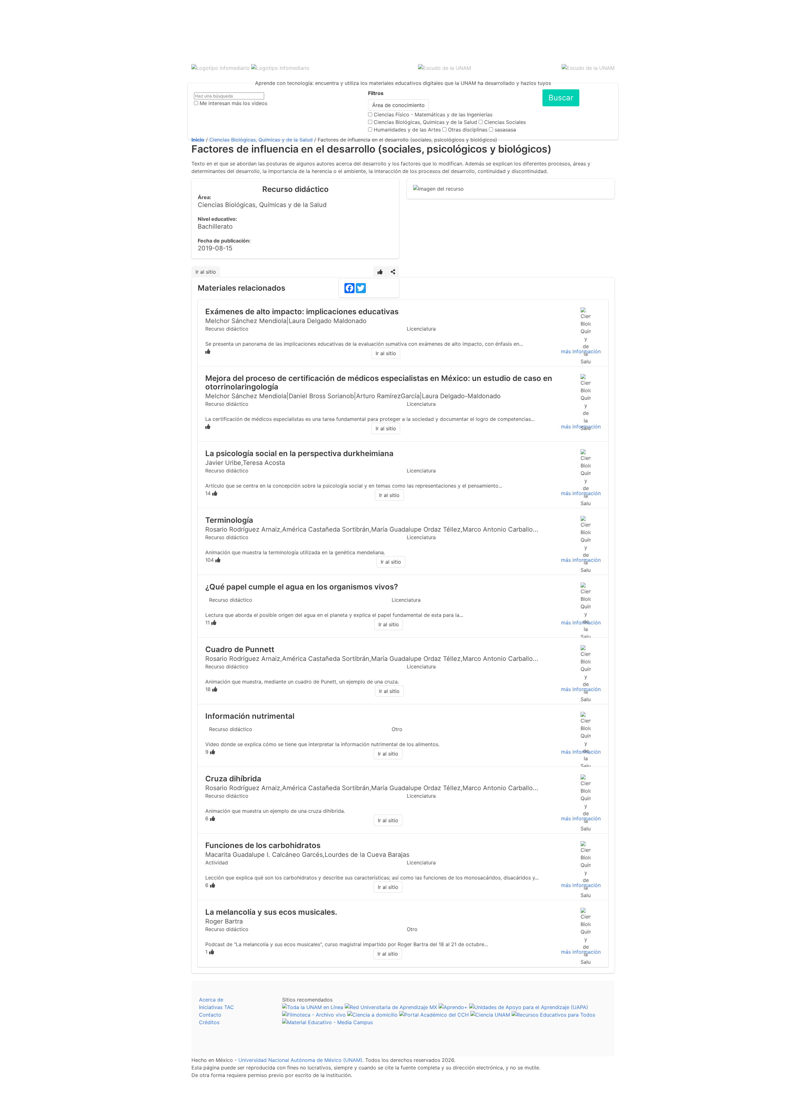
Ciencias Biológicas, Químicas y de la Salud (425, 122)
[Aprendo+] (453, 1007)
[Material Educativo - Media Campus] (327, 1022)
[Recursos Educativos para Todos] (553, 1015)
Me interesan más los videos (233, 103)
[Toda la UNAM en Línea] (312, 1007)
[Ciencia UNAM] (490, 1015)
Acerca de (211, 999)
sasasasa (505, 129)
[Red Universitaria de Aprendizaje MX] (391, 1007)
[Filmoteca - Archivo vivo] (314, 1015)
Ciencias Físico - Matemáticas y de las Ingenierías (433, 114)
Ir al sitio (206, 272)
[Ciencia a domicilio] (372, 1015)
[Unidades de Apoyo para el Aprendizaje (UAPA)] (528, 1007)
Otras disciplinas (467, 129)
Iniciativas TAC (216, 1007)
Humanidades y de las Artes (407, 129)
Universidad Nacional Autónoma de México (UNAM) (300, 1060)
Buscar (560, 97)
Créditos (209, 1022)
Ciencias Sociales (505, 122)
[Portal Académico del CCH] (434, 1015)
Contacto (210, 1015)
